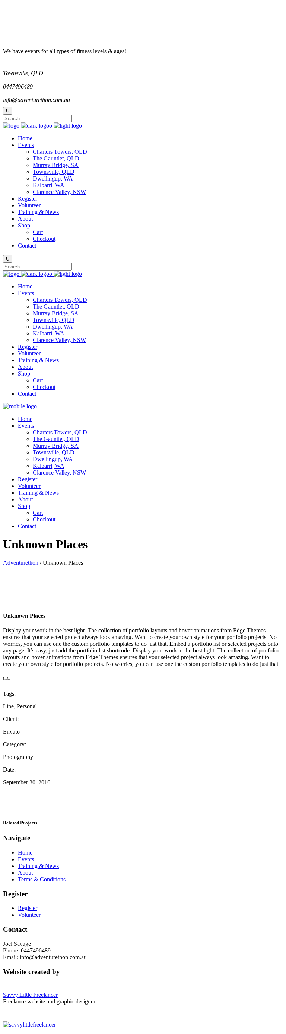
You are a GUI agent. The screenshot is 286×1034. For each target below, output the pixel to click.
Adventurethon (20, 562)
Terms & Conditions (42, 879)
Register (27, 908)
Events (26, 859)
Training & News (38, 866)
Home (25, 852)
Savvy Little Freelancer (30, 995)
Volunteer (29, 915)
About (25, 872)
